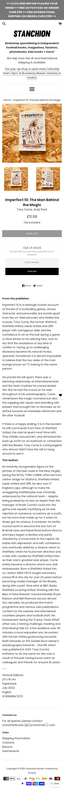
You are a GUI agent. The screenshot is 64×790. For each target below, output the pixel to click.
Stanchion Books (35, 768)
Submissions (10, 751)
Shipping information (16, 738)
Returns (7, 747)
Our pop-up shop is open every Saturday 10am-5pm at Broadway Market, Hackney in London (32, 73)
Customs (8, 742)
